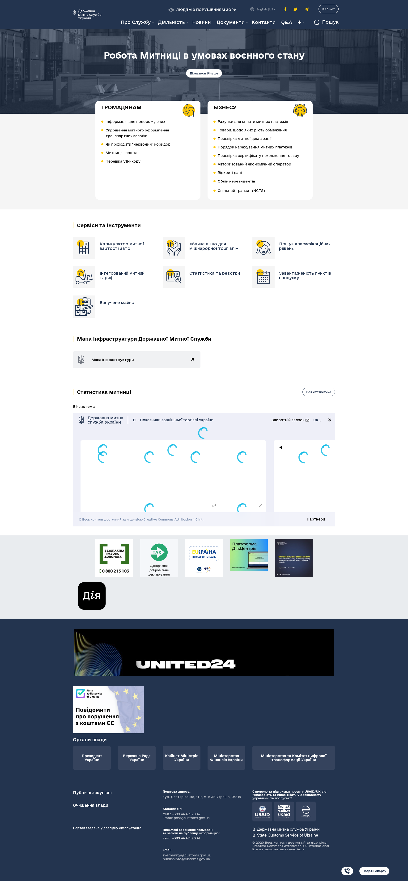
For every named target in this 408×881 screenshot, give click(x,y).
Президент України (92, 758)
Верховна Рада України (137, 758)
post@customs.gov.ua (192, 818)
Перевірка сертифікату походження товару (258, 156)
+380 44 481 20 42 (186, 814)
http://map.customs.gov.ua (192, 360)
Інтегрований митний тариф (122, 275)
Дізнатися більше (204, 73)
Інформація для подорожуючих (135, 122)
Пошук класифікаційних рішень (305, 246)
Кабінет (328, 9)
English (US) (265, 9)
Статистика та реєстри (214, 273)
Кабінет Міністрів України (181, 758)
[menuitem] (201, 22)
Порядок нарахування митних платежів (255, 147)
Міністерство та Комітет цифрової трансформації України (294, 758)
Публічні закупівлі (92, 792)
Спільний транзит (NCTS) (241, 191)
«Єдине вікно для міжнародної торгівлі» (213, 246)
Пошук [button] (330, 22)
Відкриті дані (230, 173)
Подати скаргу (374, 870)
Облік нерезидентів (236, 181)
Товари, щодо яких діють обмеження (252, 130)
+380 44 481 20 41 (185, 838)
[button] (202, 9)
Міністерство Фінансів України (226, 758)
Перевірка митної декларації (244, 139)
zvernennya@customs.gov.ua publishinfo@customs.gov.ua (187, 857)
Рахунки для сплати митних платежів (253, 122)
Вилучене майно (117, 302)
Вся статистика (318, 392)
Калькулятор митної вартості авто (122, 246)
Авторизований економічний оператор (254, 164)
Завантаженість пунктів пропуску (305, 275)
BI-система (84, 406)
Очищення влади (91, 805)
